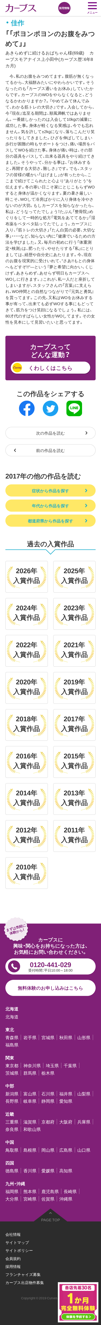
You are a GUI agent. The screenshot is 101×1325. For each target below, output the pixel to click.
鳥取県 (11, 1150)
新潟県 (11, 1093)
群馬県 (29, 1073)
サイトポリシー (19, 1250)
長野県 (11, 1101)
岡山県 (47, 1150)
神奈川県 (32, 1065)
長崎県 (70, 1191)
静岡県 (47, 1101)
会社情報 (13, 1234)
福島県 (11, 1044)
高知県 (65, 1170)
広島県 (65, 1150)
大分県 (11, 1198)
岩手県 (29, 1037)
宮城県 (47, 1037)
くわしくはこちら (50, 368)
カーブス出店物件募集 (24, 1282)
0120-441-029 (50, 966)
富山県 (29, 1093)
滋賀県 (29, 1121)
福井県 (65, 1093)
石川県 (47, 1093)
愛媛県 (47, 1170)
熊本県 (29, 1191)
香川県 (29, 1170)
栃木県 (47, 1073)
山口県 (83, 1150)
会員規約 (13, 1258)
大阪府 (65, 1121)
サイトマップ (17, 1242)
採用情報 (13, 1266)
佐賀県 (47, 1198)
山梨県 (83, 1093)
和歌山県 (32, 1129)
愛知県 (65, 1101)
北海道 (11, 1016)
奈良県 (11, 1129)
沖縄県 (65, 1198)
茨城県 (11, 1073)
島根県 (29, 1150)
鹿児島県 (50, 1191)
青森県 (11, 1037)
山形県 (83, 1037)
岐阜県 (29, 1101)
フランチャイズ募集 (23, 1274)
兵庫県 (83, 1121)
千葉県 (70, 1065)
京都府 (47, 1121)
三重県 (11, 1121)
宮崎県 (29, 1198)
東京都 (11, 1065)
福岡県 (11, 1191)
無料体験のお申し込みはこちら (50, 987)
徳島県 (11, 1170)
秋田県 (65, 1037)
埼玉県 (52, 1065)
